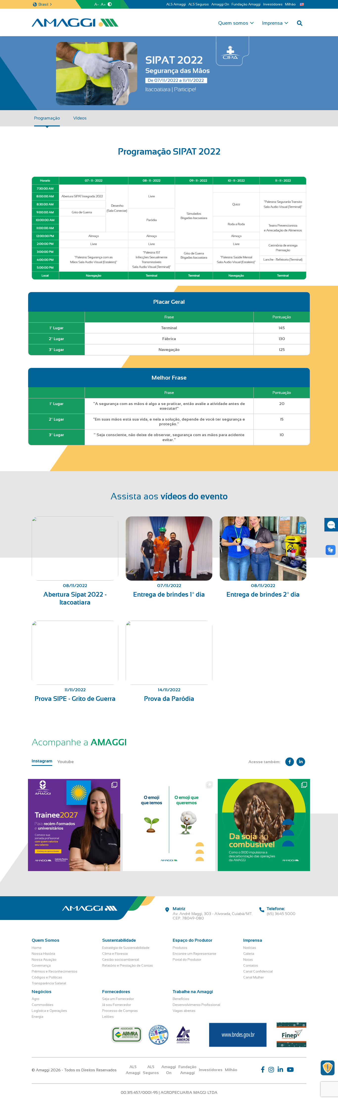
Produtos (180, 948)
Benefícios (181, 999)
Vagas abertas (184, 1011)
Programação (47, 118)
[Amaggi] (75, 22)
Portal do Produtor (187, 959)
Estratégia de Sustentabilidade (125, 948)
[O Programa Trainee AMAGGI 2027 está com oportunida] (74, 825)
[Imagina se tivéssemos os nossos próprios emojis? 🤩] (169, 825)
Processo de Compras (120, 1011)
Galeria (248, 954)
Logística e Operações (49, 1011)
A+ (103, 4)
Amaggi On (220, 4)
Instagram (42, 760)
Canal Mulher (253, 977)
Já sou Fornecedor (116, 1005)
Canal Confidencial (258, 971)
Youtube (65, 761)
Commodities (42, 1005)
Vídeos (80, 118)
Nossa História (43, 954)
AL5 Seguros (198, 4)
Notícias (249, 948)
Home (37, 948)
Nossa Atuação (44, 959)
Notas (248, 959)
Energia (37, 1017)
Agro (35, 999)
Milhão (290, 4)
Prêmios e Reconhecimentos (54, 971)
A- (96, 4)
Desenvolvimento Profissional (196, 1005)
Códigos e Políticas (47, 977)
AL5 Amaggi (176, 4)
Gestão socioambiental (120, 959)
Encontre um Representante (194, 954)
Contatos (250, 965)
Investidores (273, 4)
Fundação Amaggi (246, 4)
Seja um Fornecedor (118, 999)
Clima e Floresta (115, 954)
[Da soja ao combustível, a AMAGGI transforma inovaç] (264, 825)
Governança (41, 965)
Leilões (108, 1017)
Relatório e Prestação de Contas (127, 965)
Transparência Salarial (49, 983)
